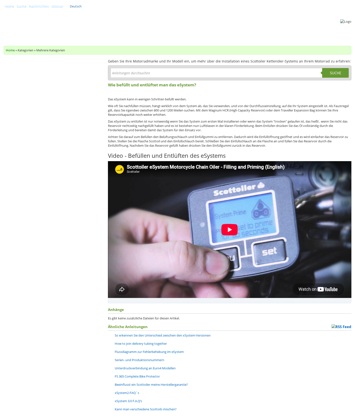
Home (9, 6)
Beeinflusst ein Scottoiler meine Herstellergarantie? (151, 384)
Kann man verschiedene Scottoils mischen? (146, 409)
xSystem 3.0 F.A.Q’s (128, 401)
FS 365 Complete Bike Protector (137, 376)
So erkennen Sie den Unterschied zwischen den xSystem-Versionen (163, 335)
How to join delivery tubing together (141, 343)
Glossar (57, 6)
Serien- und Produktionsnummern (139, 360)
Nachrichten (39, 6)
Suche (22, 6)
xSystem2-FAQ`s (127, 393)
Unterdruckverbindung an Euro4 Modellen (145, 368)
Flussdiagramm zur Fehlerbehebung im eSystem (149, 352)
